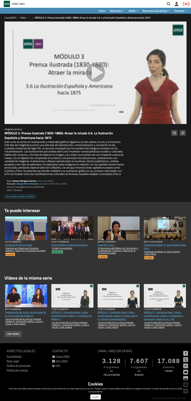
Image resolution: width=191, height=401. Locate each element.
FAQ (58, 365)
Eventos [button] (179, 11)
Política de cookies (17, 370)
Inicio (102, 11)
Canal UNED (63, 356)
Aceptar (95, 396)
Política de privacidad (19, 365)
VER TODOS (13, 334)
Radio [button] (132, 11)
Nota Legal (13, 361)
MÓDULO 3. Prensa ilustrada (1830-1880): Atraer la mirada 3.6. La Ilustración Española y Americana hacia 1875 (92, 17)
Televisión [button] (116, 11)
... (30, 17)
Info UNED (62, 361)
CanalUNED (10, 17)
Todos (23, 17)
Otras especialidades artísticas (20, 196)
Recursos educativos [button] (155, 11)
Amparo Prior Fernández (27, 183)
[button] (185, 238)
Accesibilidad (14, 356)
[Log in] (176, 4)
